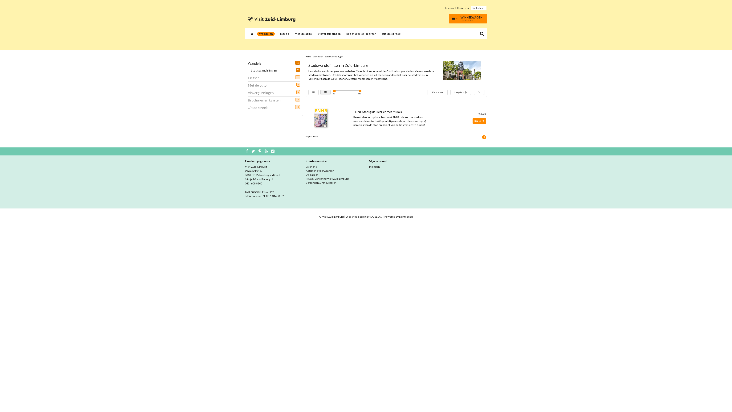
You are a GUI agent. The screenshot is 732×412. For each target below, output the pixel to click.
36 (479, 92)
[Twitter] (253, 151)
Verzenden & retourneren (321, 182)
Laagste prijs (460, 92)
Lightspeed (406, 216)
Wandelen (266, 33)
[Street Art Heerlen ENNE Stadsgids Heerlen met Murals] (320, 117)
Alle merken (438, 92)
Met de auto (303, 33)
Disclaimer (312, 174)
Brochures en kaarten (361, 33)
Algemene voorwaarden (320, 170)
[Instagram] (273, 151)
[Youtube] (267, 151)
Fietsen (284, 33)
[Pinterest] (260, 151)
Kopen (477, 121)
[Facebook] (247, 151)
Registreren (463, 8)
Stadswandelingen (265, 70)
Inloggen (449, 8)
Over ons (311, 166)
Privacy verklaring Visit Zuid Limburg (327, 178)
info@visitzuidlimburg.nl (259, 179)
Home (308, 56)
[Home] (252, 34)
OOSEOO (376, 216)
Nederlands (479, 8)
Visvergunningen (329, 33)
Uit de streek (391, 33)
